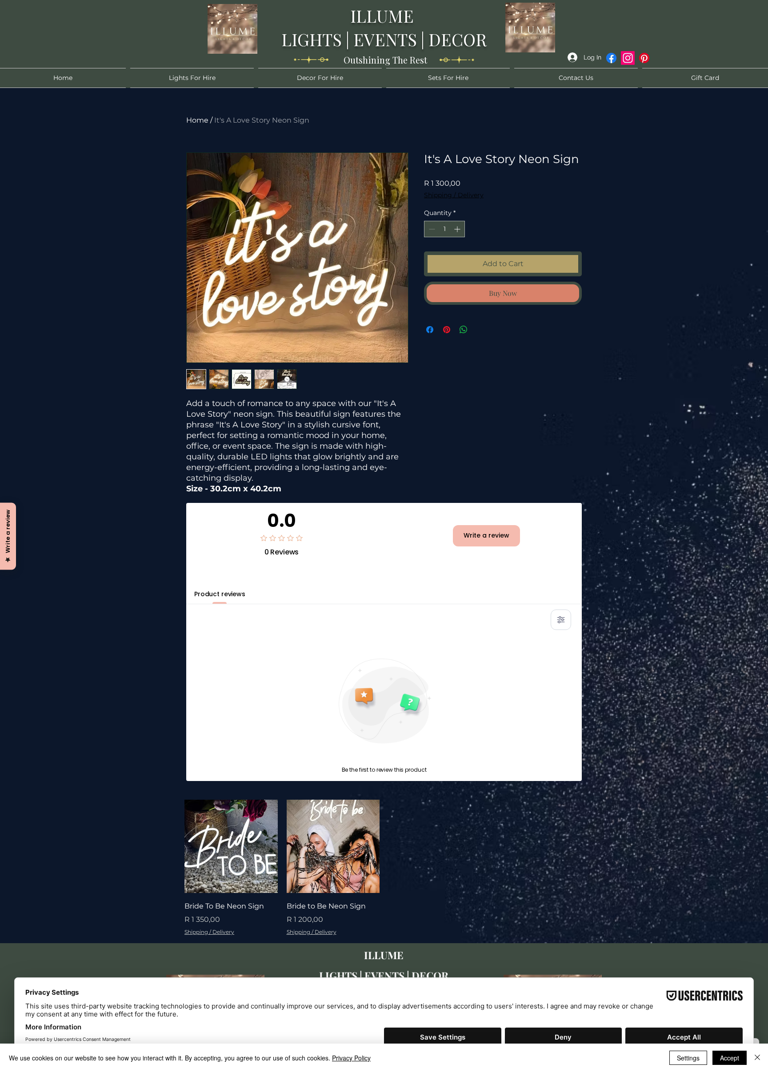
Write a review (486, 535)
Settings (688, 1057)
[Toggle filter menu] (561, 620)
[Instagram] (628, 58)
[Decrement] (430, 229)
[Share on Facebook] (429, 329)
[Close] (757, 1058)
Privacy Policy (351, 1057)
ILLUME (384, 15)
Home (197, 120)
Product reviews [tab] (219, 594)
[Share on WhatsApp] (463, 329)
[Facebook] (611, 58)
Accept (729, 1057)
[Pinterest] (644, 58)
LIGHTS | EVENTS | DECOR (384, 39)
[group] (384, 867)
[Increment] (458, 229)
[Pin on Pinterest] (446, 329)
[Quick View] (231, 846)
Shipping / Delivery (454, 195)
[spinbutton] (444, 229)
